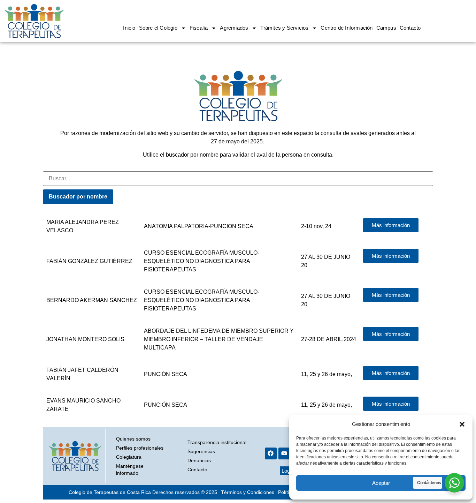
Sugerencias (201, 451)
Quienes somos (133, 439)
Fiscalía (199, 28)
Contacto (410, 28)
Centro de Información (347, 28)
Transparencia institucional (216, 442)
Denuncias (199, 460)
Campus (386, 28)
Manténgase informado (130, 469)
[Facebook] (271, 453)
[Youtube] (284, 453)
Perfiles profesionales (139, 448)
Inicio (129, 28)
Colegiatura (128, 457)
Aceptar (381, 483)
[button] (462, 424)
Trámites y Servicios (284, 28)
